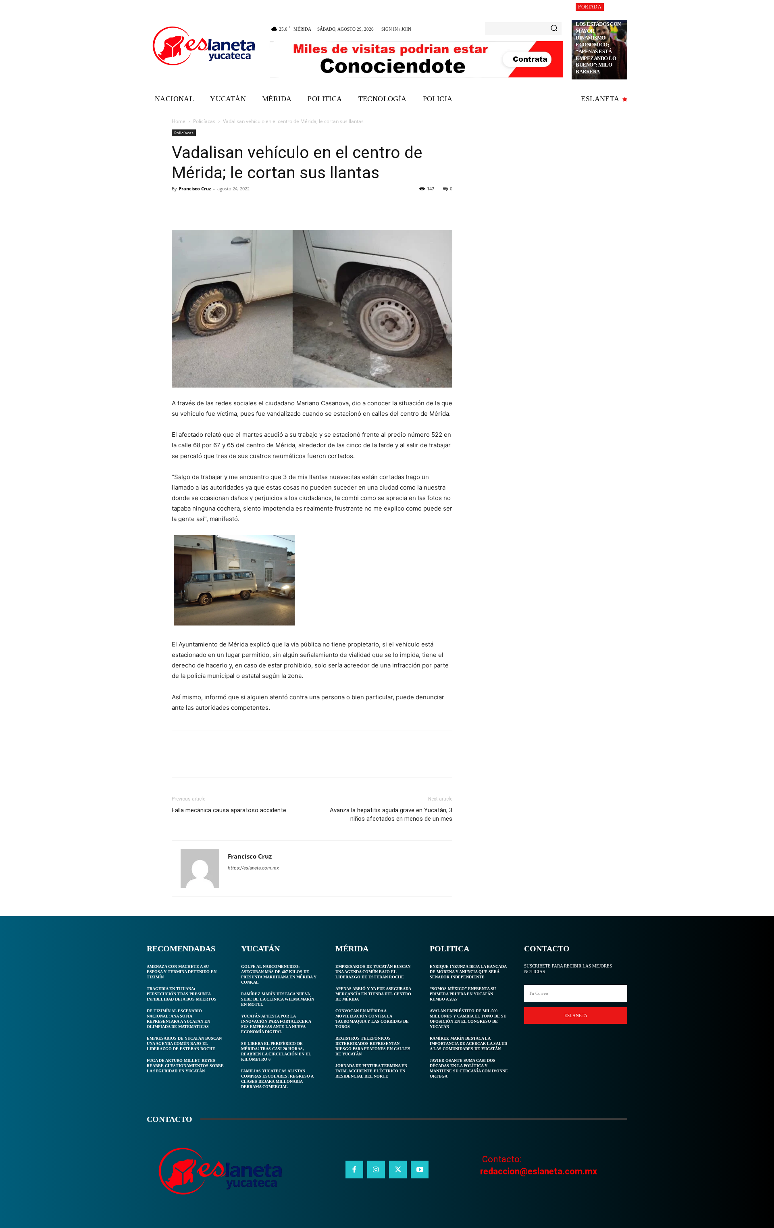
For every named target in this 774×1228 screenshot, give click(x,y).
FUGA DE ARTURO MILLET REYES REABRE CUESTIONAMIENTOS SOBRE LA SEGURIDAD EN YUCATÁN (185, 1065)
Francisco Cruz (195, 189)
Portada (589, 7)
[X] (198, 207)
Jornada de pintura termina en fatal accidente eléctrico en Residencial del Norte (371, 1070)
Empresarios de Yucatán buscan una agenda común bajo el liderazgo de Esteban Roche (184, 1043)
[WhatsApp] (235, 207)
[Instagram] (376, 1169)
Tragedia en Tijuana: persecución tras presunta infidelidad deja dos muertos (181, 993)
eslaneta (575, 1015)
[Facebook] (180, 207)
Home (178, 121)
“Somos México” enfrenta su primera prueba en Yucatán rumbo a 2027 (463, 993)
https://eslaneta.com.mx (253, 868)
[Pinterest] (217, 207)
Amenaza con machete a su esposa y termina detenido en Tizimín (181, 971)
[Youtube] (420, 1169)
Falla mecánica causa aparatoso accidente (229, 810)
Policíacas (204, 121)
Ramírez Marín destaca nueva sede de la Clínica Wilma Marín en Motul (277, 999)
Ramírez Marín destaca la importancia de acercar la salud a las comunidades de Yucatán (468, 1043)
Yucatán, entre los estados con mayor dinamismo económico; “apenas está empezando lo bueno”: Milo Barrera (598, 44)
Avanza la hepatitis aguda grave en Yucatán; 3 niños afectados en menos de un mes (391, 814)
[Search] (554, 28)
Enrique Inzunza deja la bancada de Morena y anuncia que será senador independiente (468, 971)
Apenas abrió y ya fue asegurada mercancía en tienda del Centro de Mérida (373, 993)
